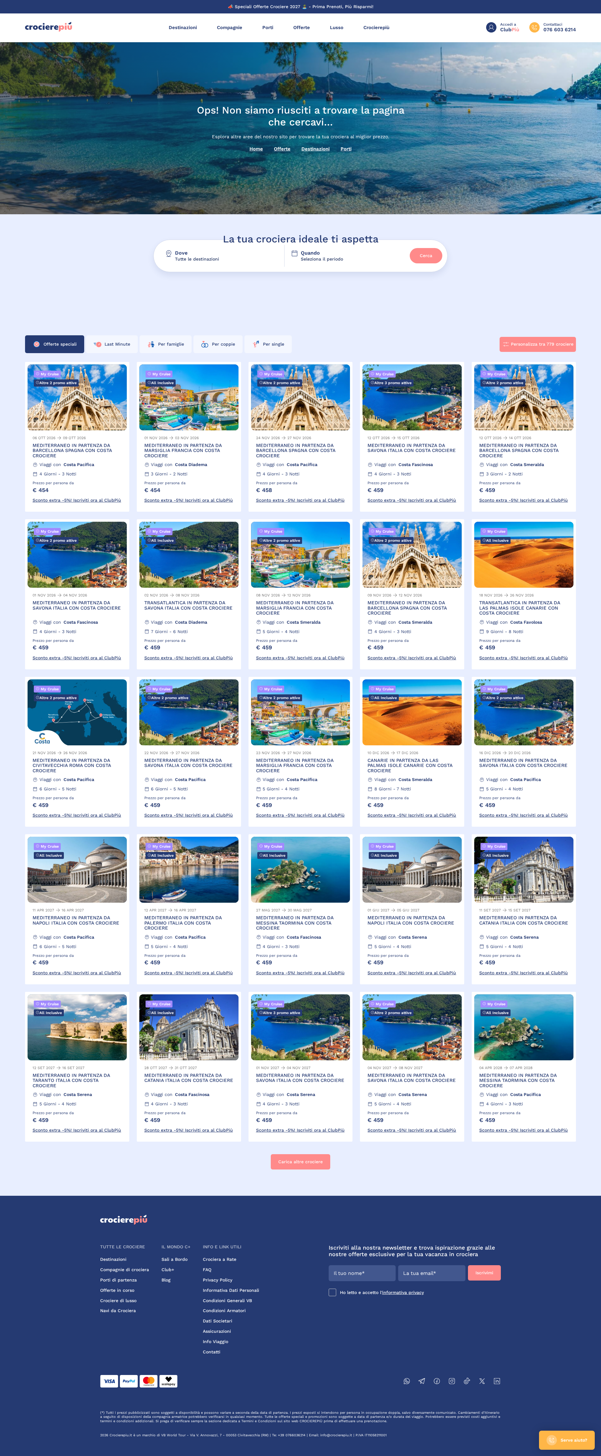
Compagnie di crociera (124, 1269)
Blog (166, 1279)
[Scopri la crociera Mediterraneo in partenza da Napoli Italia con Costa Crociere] (77, 909)
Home (256, 149)
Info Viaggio (215, 1341)
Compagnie (229, 27)
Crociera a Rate (219, 1259)
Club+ (168, 1269)
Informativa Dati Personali (231, 1290)
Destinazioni (183, 27)
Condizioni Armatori (224, 1310)
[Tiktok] (467, 1382)
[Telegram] (422, 1382)
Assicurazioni (217, 1331)
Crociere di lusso (118, 1300)
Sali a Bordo (174, 1259)
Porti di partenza (118, 1279)
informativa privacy (403, 1292)
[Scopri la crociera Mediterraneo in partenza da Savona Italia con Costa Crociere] (412, 437)
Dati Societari (217, 1320)
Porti (267, 27)
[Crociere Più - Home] (48, 30)
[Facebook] (437, 1382)
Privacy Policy (217, 1279)
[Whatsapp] (407, 1382)
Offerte (301, 27)
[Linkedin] (497, 1382)
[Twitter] (482, 1382)
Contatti (211, 1351)
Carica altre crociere (300, 1161)
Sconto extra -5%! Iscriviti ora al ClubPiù (77, 500)
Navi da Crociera (118, 1310)
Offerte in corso (117, 1290)
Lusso (336, 27)
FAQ (207, 1269)
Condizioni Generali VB (227, 1300)
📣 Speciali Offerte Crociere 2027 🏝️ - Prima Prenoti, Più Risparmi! (300, 6)
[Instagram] (452, 1382)
